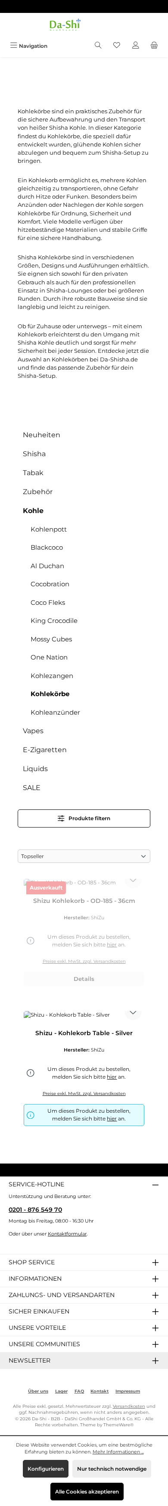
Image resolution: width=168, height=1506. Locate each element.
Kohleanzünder (55, 712)
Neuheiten (41, 435)
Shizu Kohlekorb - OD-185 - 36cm (84, 901)
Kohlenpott (49, 529)
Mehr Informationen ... (118, 1452)
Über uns (38, 1391)
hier (112, 1118)
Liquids (35, 769)
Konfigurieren (46, 1469)
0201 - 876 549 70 (35, 1210)
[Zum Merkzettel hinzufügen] (133, 879)
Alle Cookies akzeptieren (87, 1491)
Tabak (33, 473)
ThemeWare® (118, 1424)
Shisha (34, 454)
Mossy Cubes (51, 639)
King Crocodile (54, 620)
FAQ (79, 1391)
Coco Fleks (48, 602)
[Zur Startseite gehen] (84, 25)
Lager (61, 1391)
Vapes (33, 731)
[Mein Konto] (135, 46)
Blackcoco (47, 547)
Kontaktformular (67, 1234)
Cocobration (50, 584)
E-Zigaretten (45, 750)
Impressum (127, 1391)
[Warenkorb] (154, 46)
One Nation (49, 657)
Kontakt (99, 1391)
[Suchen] (98, 46)
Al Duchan (47, 566)
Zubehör (38, 492)
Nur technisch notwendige (111, 1469)
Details (84, 979)
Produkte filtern (88, 818)
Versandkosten (129, 1406)
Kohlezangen (52, 676)
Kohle (33, 511)
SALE (31, 788)
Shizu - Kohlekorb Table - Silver (84, 1033)
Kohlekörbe (50, 694)
